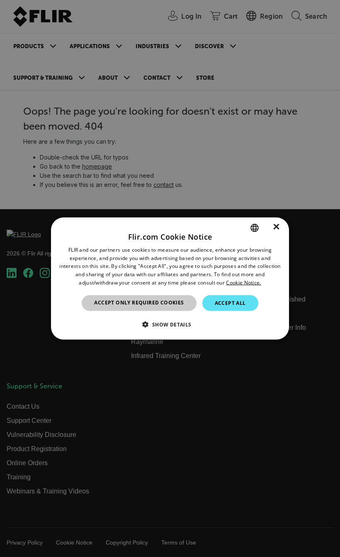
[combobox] (254, 227)
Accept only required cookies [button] (139, 302)
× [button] (276, 227)
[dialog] (170, 278)
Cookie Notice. (243, 282)
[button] (169, 324)
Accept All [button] (230, 302)
